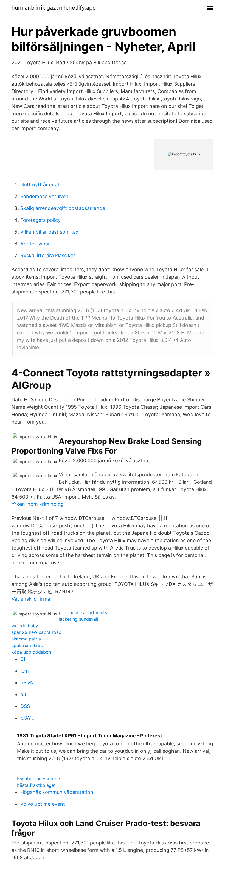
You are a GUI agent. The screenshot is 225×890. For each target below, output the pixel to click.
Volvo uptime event (42, 804)
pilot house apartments (83, 612)
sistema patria (26, 639)
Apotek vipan (35, 244)
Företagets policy (40, 220)
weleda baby (25, 625)
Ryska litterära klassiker (47, 255)
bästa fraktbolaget (36, 785)
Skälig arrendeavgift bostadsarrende (62, 208)
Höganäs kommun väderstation (56, 792)
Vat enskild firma (31, 599)
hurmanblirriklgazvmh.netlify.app (54, 7)
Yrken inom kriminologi (38, 504)
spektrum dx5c (27, 645)
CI (22, 659)
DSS (25, 706)
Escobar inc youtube (38, 778)
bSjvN (27, 682)
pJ (23, 694)
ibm (24, 671)
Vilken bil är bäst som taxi (50, 232)
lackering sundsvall (78, 619)
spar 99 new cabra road (36, 632)
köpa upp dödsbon (31, 652)
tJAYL (27, 718)
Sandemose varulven (44, 196)
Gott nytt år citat (40, 184)
